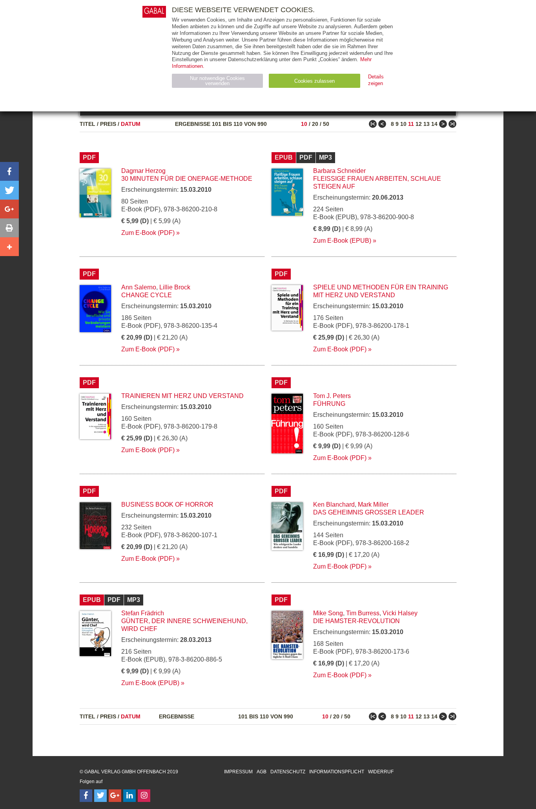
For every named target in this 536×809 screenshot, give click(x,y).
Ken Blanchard (334, 504)
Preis (108, 124)
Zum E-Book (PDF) (148, 232)
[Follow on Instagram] (144, 795)
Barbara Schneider (339, 170)
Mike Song (328, 613)
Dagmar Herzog (143, 170)
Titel (87, 124)
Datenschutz (287, 771)
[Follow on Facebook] (86, 795)
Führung (329, 403)
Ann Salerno (138, 287)
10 (304, 124)
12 (419, 124)
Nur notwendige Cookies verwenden (217, 80)
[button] (9, 171)
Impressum (238, 771)
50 (326, 124)
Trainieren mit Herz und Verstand (182, 396)
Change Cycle (146, 295)
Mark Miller (373, 504)
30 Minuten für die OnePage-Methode (186, 178)
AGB (261, 771)
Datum (130, 124)
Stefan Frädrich (142, 613)
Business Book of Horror (167, 504)
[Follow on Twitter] (100, 795)
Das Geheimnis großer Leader (368, 512)
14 (434, 124)
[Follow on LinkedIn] (129, 795)
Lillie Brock (174, 287)
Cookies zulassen (314, 81)
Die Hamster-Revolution (356, 621)
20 (315, 124)
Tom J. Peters (332, 396)
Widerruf (381, 771)
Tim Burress (362, 613)
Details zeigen (376, 80)
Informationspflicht (336, 771)
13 (426, 124)
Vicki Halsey (400, 613)
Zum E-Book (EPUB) (342, 240)
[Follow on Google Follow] (115, 795)
